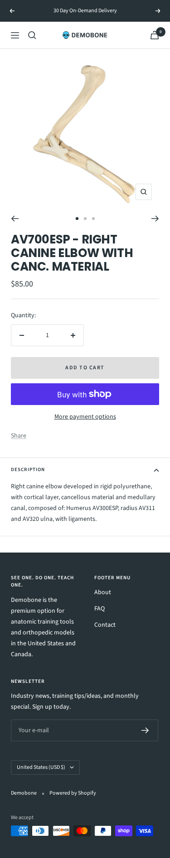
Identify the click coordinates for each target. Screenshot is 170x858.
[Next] (155, 218)
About (102, 592)
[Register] (145, 730)
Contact (105, 624)
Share (18, 435)
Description (28, 469)
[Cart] (154, 35)
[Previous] (15, 218)
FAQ (99, 608)
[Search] (32, 35)
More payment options (85, 416)
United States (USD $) (41, 767)
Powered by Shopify (72, 793)
